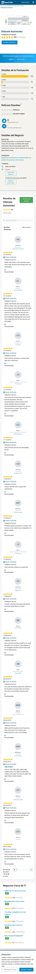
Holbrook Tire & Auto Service (15, 891)
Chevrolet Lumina (18, 799)
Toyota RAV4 (18, 673)
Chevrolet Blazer (18, 290)
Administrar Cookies (10, 969)
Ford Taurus (18, 628)
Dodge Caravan (18, 473)
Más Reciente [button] (27, 227)
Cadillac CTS (18, 590)
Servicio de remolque (17, 160)
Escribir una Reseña (10, 42)
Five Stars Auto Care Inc (13, 925)
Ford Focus (18, 553)
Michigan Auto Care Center (14, 901)
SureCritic (3, 6)
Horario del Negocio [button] (10, 173)
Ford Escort (18, 384)
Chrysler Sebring (18, 512)
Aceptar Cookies (26, 969)
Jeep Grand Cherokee (18, 249)
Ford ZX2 (18, 344)
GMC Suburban (18, 434)
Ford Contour (18, 756)
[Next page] (31, 869)
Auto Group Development (14, 936)
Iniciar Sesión (25, 2)
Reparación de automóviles (15, 6)
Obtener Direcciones (10, 182)
